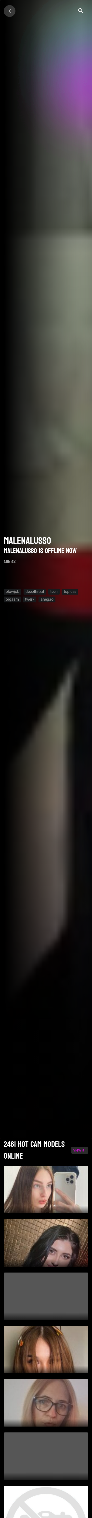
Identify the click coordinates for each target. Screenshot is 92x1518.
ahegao (46, 599)
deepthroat (35, 591)
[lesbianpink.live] (9, 11)
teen (54, 591)
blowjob (12, 591)
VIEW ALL (79, 1150)
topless (70, 591)
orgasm (12, 599)
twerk (29, 599)
